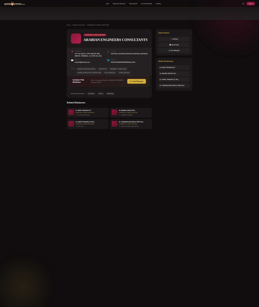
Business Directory (119, 3)
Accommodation (146, 3)
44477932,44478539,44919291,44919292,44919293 (129, 54)
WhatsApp (110, 93)
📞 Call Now (174, 39)
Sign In (250, 3)
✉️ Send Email (174, 45)
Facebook (91, 93)
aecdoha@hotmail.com (82, 62)
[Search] (243, 4)
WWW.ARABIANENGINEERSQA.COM (123, 62)
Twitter (100, 93)
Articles (158, 3)
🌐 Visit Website (174, 50)
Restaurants (133, 3)
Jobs (107, 3)
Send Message (138, 81)
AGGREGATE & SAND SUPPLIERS (98, 25)
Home (69, 25)
